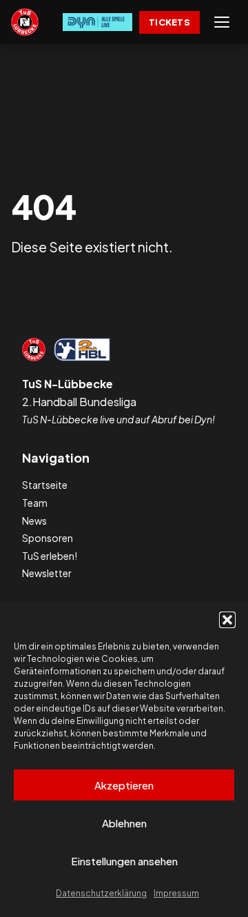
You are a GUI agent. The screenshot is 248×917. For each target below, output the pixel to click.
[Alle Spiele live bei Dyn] (97, 22)
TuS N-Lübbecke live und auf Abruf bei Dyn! (118, 419)
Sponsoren (47, 538)
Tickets (169, 22)
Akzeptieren (124, 785)
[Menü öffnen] (222, 22)
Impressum (176, 893)
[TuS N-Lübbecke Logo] (25, 22)
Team (35, 502)
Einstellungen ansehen (124, 860)
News (34, 520)
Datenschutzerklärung (101, 893)
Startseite (45, 484)
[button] (227, 620)
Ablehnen (124, 822)
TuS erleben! (49, 556)
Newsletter (47, 573)
